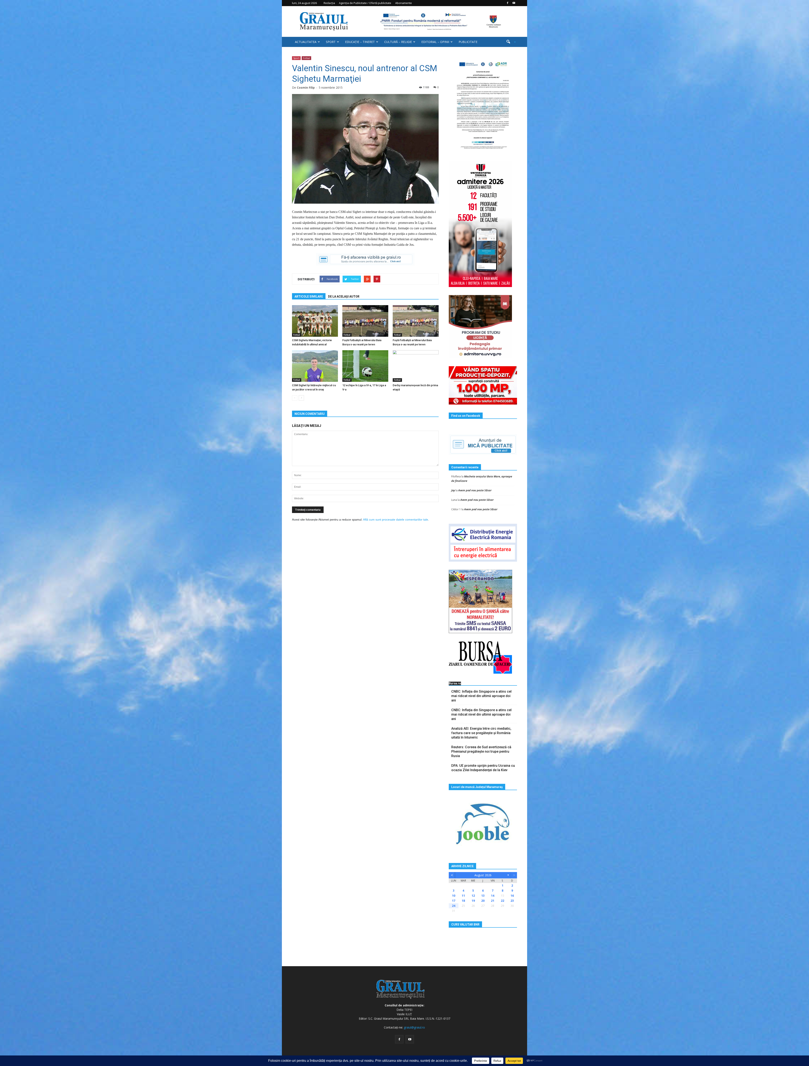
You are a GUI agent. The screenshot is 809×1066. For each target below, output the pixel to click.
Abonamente (403, 3)
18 (463, 901)
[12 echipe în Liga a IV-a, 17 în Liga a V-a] (365, 366)
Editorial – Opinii (435, 42)
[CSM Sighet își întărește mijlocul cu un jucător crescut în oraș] (315, 366)
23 (512, 901)
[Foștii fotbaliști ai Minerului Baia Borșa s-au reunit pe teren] (365, 321)
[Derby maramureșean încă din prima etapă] (416, 366)
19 (473, 901)
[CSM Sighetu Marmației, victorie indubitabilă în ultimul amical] (315, 321)
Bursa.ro (455, 683)
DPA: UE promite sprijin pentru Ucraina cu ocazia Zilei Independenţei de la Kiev (483, 768)
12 (473, 896)
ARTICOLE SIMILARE (309, 296)
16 (512, 896)
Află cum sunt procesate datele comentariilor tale (395, 519)
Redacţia (329, 3)
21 (492, 901)
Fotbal (306, 58)
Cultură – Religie (398, 42)
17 (453, 901)
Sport (331, 42)
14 (492, 896)
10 (453, 896)
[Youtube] (514, 2)
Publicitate (468, 42)
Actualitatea (305, 42)
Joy (453, 490)
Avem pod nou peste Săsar (475, 490)
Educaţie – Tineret (360, 42)
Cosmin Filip (306, 87)
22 (502, 901)
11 (463, 896)
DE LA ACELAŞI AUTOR (343, 296)
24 (453, 906)
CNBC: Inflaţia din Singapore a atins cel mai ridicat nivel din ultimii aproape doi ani (481, 695)
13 (483, 896)
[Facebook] (507, 2)
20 (483, 901)
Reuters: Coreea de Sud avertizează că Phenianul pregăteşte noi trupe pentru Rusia (481, 751)
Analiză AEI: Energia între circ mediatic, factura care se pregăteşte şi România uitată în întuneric (481, 733)
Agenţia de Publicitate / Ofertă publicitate (365, 3)
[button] (509, 42)
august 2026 (483, 875)
